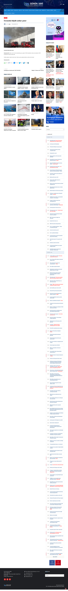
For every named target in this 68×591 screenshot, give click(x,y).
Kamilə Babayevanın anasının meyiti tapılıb (50, 87)
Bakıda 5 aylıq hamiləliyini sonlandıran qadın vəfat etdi (56, 458)
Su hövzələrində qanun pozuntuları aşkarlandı (55, 543)
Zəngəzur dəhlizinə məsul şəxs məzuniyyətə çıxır (55, 201)
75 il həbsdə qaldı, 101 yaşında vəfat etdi (56, 239)
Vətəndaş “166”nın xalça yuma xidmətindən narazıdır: (56, 366)
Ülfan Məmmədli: (56, 278)
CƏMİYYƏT (20, 10)
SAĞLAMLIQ (6, 13)
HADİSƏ (55, 10)
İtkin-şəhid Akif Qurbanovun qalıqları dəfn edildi (56, 550)
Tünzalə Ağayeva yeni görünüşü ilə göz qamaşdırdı (56, 475)
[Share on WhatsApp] (6, 63)
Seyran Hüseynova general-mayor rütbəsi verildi (55, 383)
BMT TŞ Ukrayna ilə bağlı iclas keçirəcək (55, 218)
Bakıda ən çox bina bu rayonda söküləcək (59, 87)
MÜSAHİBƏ (37, 10)
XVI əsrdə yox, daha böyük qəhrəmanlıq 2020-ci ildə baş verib (56, 371)
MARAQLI (13, 13)
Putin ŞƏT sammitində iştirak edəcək (56, 328)
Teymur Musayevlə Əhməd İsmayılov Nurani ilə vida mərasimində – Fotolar (56, 170)
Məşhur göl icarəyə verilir (54, 177)
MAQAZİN (9, 13)
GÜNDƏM (8, 10)
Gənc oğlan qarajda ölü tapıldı (55, 266)
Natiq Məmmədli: (56, 141)
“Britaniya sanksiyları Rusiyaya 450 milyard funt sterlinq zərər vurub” (56, 508)
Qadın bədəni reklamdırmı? (54, 422)
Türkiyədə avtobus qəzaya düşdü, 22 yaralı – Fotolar (56, 174)
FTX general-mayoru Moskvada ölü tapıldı (55, 462)
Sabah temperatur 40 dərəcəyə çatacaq (56, 190)
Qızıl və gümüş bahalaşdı (54, 232)
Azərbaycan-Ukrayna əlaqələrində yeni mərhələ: (56, 387)
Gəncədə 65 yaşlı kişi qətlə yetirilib (56, 290)
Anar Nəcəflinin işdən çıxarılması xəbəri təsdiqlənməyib (50, 101)
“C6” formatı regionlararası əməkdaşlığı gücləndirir (56, 430)
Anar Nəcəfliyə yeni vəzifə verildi (55, 287)
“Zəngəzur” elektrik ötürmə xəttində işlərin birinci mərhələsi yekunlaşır (56, 471)
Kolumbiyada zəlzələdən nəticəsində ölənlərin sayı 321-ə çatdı (24, 115)
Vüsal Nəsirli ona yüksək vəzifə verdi (56, 495)
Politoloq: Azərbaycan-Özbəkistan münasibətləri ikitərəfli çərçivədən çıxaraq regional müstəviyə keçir (55, 362)
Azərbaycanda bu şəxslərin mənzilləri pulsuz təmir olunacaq (56, 236)
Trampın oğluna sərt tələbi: (36, 100)
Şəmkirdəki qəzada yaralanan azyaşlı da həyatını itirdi (56, 451)
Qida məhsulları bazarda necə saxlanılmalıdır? (55, 263)
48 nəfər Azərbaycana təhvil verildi (56, 358)
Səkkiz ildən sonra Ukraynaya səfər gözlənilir (56, 321)
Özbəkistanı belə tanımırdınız (55, 167)
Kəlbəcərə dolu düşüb (53, 515)
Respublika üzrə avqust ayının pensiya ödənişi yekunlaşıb (56, 482)
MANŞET (5, 10)
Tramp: (56, 464)
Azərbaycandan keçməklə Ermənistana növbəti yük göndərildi (56, 492)
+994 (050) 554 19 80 (29, 573)
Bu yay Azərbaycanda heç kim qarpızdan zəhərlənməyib (56, 204)
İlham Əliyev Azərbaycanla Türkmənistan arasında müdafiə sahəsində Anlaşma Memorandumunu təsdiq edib (56, 375)
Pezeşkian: (55, 325)
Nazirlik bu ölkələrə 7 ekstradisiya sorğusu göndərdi (55, 318)
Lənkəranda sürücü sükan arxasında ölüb (56, 454)
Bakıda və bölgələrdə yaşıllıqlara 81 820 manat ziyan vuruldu (56, 307)
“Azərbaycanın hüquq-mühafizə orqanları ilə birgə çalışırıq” (56, 526)
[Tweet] (20, 63)
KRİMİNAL (51, 10)
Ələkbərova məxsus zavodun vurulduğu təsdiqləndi (56, 441)
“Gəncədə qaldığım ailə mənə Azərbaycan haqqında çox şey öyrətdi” (56, 547)
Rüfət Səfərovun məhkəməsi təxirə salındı (55, 395)
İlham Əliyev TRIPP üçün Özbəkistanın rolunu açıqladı (56, 417)
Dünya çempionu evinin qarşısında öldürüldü (55, 156)
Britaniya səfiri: (56, 486)
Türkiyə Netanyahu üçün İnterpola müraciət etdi (55, 338)
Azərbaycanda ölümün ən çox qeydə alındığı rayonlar (56, 246)
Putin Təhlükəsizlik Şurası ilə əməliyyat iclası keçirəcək (56, 398)
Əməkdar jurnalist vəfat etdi (54, 242)
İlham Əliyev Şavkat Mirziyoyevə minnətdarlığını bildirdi (55, 380)
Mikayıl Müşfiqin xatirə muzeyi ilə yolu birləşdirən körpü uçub (50, 55)
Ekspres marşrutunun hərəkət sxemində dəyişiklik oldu (56, 184)
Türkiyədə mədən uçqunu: (36, 129)
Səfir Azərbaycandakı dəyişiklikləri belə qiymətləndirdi (56, 536)
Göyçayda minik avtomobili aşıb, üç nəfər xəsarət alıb (56, 281)
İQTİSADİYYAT (16, 10)
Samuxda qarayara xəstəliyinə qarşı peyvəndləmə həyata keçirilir (56, 311)
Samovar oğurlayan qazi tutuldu (55, 500)
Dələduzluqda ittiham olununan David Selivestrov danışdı (60, 71)
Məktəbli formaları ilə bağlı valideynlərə (56, 355)
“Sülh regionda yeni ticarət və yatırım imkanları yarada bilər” (56, 540)
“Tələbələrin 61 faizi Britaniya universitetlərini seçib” (55, 522)
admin (9, 24)
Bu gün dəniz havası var (54, 220)
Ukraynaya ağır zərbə (56, 211)
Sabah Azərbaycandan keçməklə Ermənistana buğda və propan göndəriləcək (55, 273)
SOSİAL (40, 10)
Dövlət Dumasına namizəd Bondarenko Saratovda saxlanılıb (56, 402)
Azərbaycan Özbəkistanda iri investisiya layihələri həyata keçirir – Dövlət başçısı (56, 426)
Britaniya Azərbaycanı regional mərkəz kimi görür (56, 518)
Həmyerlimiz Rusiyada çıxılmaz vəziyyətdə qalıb (55, 150)
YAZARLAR (48, 10)
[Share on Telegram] (25, 63)
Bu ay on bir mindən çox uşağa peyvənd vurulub (56, 342)
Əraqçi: (32, 114)
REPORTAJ (26, 10)
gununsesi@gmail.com (29, 574)
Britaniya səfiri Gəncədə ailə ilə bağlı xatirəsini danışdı (56, 512)
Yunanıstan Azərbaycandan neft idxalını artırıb (56, 304)
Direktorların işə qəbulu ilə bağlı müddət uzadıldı (56, 447)
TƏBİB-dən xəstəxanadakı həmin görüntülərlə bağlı (55, 479)
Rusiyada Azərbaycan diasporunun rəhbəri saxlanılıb (55, 294)
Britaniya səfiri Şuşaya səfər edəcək (56, 467)
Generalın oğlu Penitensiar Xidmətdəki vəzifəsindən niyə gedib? (59, 56)
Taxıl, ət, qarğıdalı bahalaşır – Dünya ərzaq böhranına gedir (56, 227)
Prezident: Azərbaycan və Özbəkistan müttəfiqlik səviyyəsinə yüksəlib (56, 434)
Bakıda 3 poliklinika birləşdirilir (56, 300)
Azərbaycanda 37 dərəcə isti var (55, 207)
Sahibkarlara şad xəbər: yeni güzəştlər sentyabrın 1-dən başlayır (56, 197)
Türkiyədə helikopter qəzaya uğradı (56, 146)
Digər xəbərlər (55, 556)
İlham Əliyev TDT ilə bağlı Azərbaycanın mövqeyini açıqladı (56, 437)
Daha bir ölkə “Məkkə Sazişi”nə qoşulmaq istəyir (55, 180)
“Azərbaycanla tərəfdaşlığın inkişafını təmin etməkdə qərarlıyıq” (56, 554)
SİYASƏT (12, 10)
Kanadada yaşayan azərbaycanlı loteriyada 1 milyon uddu (55, 249)
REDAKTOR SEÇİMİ (32, 10)
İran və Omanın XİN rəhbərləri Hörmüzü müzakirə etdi (56, 260)
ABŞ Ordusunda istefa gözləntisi (55, 223)
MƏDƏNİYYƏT (44, 10)
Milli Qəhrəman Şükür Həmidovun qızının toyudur (60, 101)
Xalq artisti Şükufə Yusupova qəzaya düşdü (56, 163)
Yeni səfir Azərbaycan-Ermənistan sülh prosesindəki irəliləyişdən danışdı (56, 504)
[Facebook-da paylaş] (10, 63)
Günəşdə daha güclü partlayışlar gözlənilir (55, 335)
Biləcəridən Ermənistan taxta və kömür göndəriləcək (56, 187)
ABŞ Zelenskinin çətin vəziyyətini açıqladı (55, 405)
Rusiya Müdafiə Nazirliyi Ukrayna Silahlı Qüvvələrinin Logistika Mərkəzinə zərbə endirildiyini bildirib (56, 409)
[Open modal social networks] (28, 63)
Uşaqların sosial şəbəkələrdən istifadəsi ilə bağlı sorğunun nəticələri (56, 413)
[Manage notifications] (65, 589)
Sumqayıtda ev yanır (53, 153)
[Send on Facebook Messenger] (15, 63)
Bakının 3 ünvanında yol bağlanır (55, 331)
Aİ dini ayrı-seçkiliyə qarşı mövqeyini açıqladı (56, 194)
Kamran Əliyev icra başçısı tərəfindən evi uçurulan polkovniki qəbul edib (50, 72)
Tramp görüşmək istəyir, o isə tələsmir (56, 444)
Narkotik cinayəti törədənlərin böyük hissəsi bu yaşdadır (56, 214)
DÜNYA (24, 10)
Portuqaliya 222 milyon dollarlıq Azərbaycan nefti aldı (55, 391)
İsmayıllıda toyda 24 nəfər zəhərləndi (56, 529)
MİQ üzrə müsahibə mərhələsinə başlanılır (55, 348)
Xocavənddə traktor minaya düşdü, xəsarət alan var (56, 352)
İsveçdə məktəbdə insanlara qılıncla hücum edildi (56, 297)
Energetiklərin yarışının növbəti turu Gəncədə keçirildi (56, 160)
